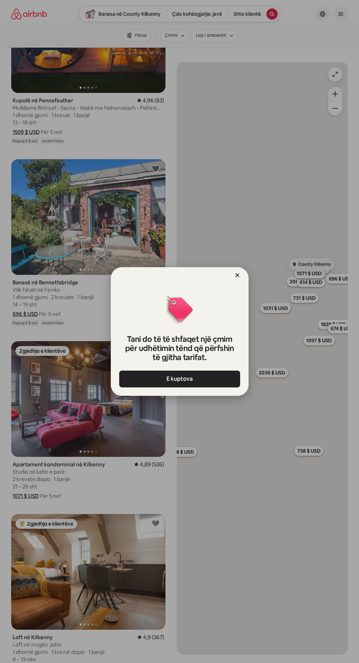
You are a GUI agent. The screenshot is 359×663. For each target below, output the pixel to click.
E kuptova (180, 379)
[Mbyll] (237, 275)
